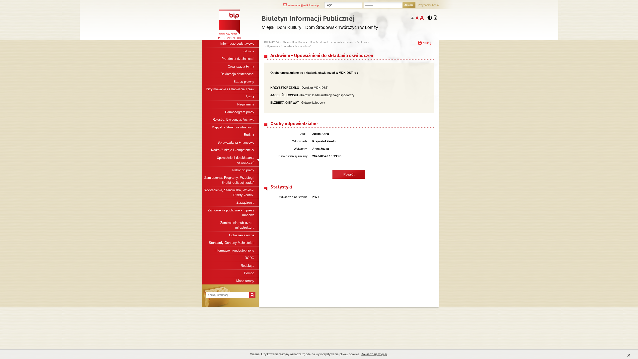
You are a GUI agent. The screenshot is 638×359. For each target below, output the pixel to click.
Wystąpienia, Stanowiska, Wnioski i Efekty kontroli (229, 192)
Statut (249, 97)
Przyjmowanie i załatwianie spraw (230, 89)
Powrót (348, 174)
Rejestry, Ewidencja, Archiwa (233, 119)
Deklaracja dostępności (237, 74)
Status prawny (244, 82)
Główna (248, 51)
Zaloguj (408, 4)
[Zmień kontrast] (430, 18)
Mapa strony (245, 281)
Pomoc (249, 273)
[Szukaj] (252, 295)
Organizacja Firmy (241, 66)
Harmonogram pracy (239, 112)
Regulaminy (245, 104)
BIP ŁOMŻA (271, 41)
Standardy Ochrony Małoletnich (231, 243)
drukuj (426, 42)
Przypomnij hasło (428, 4)
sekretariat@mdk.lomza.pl (303, 5)
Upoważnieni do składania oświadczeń (235, 160)
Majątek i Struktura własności (233, 127)
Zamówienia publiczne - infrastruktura (237, 225)
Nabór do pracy (243, 170)
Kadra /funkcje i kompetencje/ (232, 150)
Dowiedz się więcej (374, 354)
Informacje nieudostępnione (234, 250)
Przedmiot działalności (238, 59)
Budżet (249, 135)
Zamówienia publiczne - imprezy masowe (231, 212)
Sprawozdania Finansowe (236, 142)
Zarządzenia (245, 202)
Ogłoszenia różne (241, 235)
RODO (249, 258)
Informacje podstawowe (237, 43)
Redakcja (247, 266)
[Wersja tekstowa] (436, 18)
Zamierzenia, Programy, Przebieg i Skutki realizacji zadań (229, 180)
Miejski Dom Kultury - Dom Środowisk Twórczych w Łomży (318, 41)
